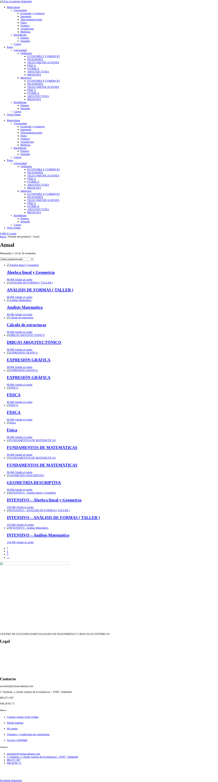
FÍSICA (31, 65)
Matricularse (13, 7)
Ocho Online (14, 114)
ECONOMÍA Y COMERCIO (43, 56)
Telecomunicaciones (31, 19)
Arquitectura (27, 28)
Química (25, 25)
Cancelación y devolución (14, 654)
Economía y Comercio (32, 13)
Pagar (10, 47)
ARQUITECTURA (38, 71)
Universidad (20, 10)
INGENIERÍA (35, 59)
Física (23, 22)
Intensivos (25, 77)
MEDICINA (34, 74)
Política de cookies (10, 648)
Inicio (3, 236)
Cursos (17, 44)
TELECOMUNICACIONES (43, 62)
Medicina (25, 31)
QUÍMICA (33, 68)
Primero (24, 37)
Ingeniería (25, 16)
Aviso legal (6, 671)
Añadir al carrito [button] (23, 279)
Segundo (25, 41)
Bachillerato (20, 34)
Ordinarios (26, 53)
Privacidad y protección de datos (17, 665)
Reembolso (6, 660)
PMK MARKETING (29, 774)
